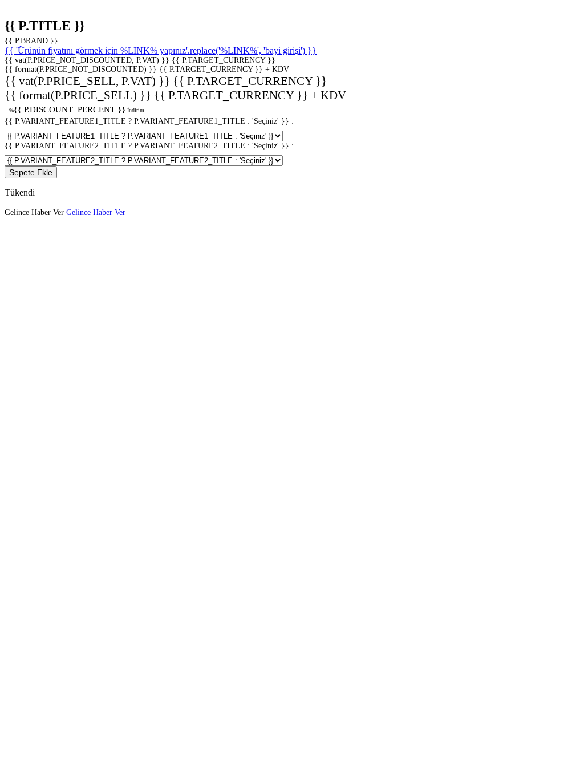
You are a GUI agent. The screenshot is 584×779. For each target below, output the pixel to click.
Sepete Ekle (30, 172)
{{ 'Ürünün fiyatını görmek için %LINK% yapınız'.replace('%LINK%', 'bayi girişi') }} (161, 50)
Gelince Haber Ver (95, 212)
